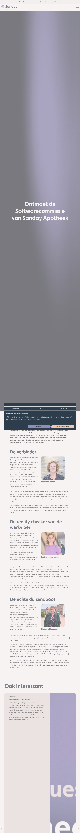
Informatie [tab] (64, 408)
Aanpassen (39, 426)
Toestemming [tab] (16, 408)
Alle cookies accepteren (62, 426)
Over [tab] (40, 408)
